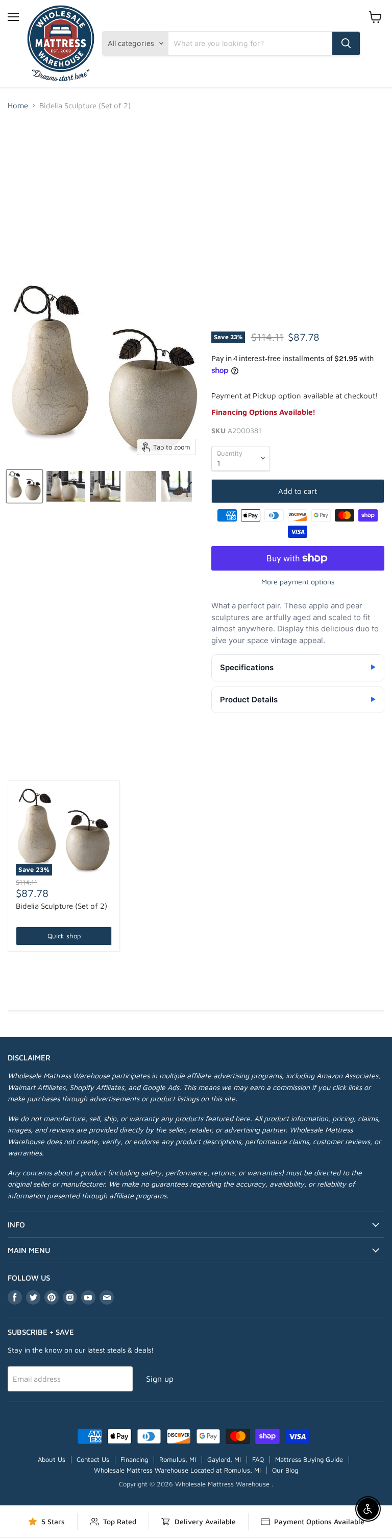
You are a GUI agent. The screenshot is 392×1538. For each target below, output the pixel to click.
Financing (134, 1459)
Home (18, 105)
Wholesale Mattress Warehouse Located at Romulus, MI (177, 1470)
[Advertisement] (196, 195)
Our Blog (285, 1470)
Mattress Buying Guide (309, 1459)
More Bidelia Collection (196, 763)
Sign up (160, 1378)
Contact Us (93, 1459)
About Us (51, 1459)
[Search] (346, 43)
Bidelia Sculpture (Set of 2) (61, 906)
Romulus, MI (177, 1459)
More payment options (297, 582)
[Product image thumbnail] (65, 486)
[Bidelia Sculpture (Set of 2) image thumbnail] (24, 486)
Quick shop (64, 936)
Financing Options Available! (263, 412)
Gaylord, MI (224, 1459)
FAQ (258, 1459)
